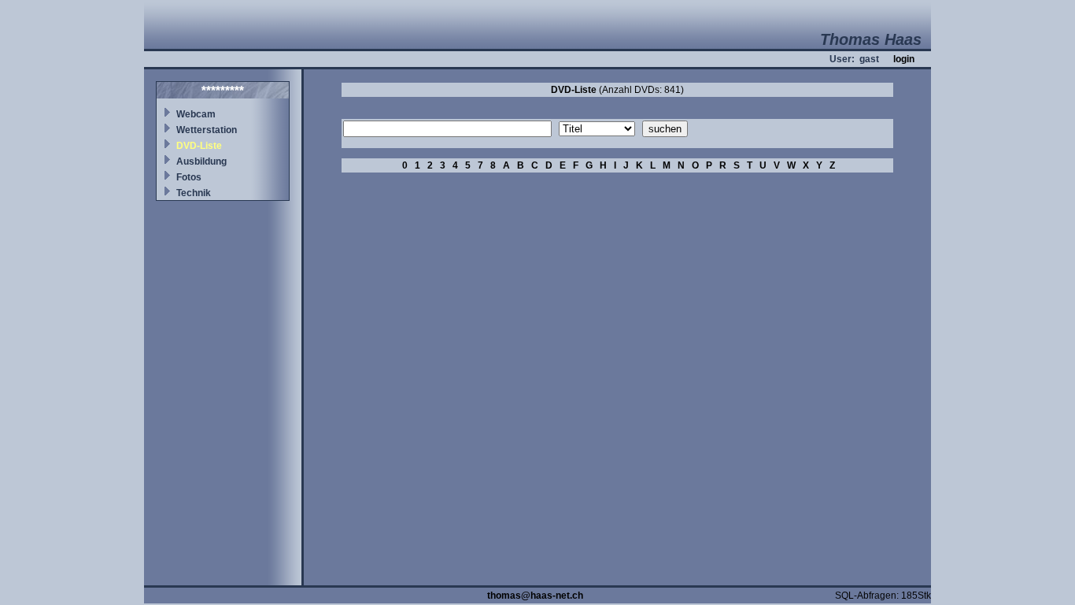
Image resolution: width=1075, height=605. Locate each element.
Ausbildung (201, 161)
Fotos (188, 177)
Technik (193, 193)
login (903, 59)
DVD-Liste (199, 145)
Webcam (196, 114)
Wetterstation (206, 129)
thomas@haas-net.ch (535, 595)
